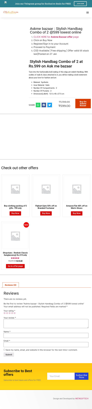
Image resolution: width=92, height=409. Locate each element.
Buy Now (15, 213)
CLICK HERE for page (56, 37)
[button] (80, 3)
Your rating (9, 311)
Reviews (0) (10, 285)
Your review (10, 318)
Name (7, 332)
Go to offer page (15, 266)
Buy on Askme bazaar (83, 103)
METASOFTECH (81, 398)
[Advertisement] (46, 138)
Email (7, 341)
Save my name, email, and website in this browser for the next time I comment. (42, 350)
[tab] (11, 285)
